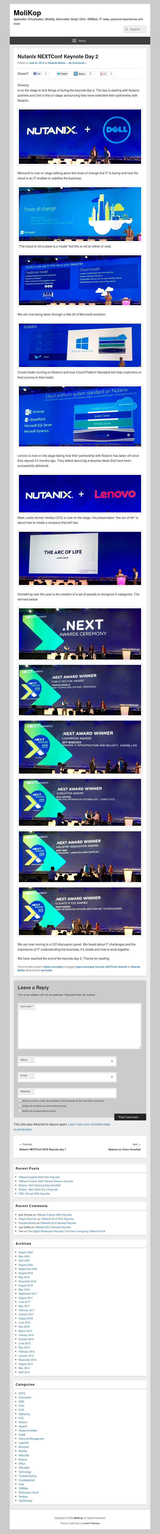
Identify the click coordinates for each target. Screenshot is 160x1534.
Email (23, 1075)
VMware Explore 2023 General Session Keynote (46, 1181)
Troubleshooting (27, 1476)
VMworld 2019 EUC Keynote (57, 1219)
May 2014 (24, 1368)
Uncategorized (27, 1480)
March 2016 (25, 1331)
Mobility (23, 1451)
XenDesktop (25, 1500)
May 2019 (24, 1277)
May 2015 (24, 1347)
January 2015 (26, 1355)
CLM (21, 1410)
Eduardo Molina (56, 63)
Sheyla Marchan (28, 1219)
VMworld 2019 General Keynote (58, 1223)
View (21, 1484)
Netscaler (24, 1455)
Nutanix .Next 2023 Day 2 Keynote (38, 1189)
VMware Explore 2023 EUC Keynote (39, 1177)
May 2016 (24, 1326)
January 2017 (26, 1314)
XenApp (23, 1496)
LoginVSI (24, 1443)
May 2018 (24, 1289)
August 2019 (26, 1273)
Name (23, 1059)
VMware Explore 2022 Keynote (54, 1214)
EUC (21, 1418)
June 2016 (24, 1322)
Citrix (21, 1405)
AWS (21, 1401)
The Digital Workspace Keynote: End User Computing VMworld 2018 (66, 1231)
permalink (46, 970)
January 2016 (26, 1335)
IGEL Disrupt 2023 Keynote (34, 1193)
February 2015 (27, 1351)
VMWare (23, 1488)
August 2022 (26, 1265)
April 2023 (24, 1260)
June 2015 (24, 1343)
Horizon (23, 1422)
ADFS (22, 1393)
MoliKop (27, 12)
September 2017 (28, 1293)
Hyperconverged (53, 966)
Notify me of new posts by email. (39, 1110)
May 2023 (24, 1256)
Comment (26, 1006)
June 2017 (24, 1302)
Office (22, 1463)
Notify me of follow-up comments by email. (44, 1105)
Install (22, 1434)
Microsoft (24, 1447)
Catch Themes (92, 1523)
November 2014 (27, 1360)
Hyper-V (23, 1426)
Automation (25, 1397)
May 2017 (24, 1306)
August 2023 (26, 1252)
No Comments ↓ (78, 63)
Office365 (24, 1467)
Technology (25, 1472)
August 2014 (26, 1364)
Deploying (24, 1414)
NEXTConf (111, 966)
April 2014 (24, 1372)
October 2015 (26, 1339)
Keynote (100, 966)
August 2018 (26, 1285)
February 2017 (27, 1310)
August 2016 (26, 1318)
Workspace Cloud (28, 1492)
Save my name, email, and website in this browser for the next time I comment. (63, 1100)
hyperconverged (85, 966)
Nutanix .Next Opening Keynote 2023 (39, 1185)
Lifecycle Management (31, 1438)
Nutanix (122, 966)
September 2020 (28, 1269)
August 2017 (26, 1297)
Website (25, 1091)
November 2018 (27, 1281)
